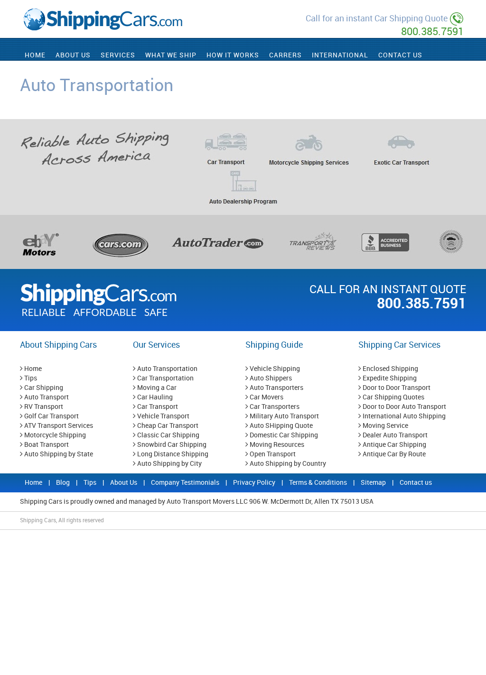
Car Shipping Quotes (392, 397)
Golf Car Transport (51, 416)
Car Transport (157, 407)
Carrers (285, 55)
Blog (63, 483)
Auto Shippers (270, 378)
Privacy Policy (255, 483)
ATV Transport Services (58, 426)
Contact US (400, 55)
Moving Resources (276, 445)
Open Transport (272, 454)
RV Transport (43, 407)
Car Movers (265, 397)
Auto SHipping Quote (280, 426)
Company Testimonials (186, 483)
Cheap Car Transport (167, 426)
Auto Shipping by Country (287, 464)
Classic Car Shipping (167, 435)
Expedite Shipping (389, 378)
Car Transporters (273, 407)
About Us (73, 55)
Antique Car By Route (393, 454)
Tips (30, 378)
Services (118, 55)
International (340, 55)
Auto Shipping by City (169, 464)
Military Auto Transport (283, 416)
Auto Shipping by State (58, 454)
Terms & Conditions (318, 483)
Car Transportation (165, 378)
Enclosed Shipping (389, 369)
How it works (232, 55)
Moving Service (384, 426)
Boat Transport (46, 445)
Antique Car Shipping (393, 445)
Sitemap (374, 483)
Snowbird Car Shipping (171, 445)
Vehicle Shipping (274, 369)
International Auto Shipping (403, 416)
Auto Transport (46, 397)
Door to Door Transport (395, 388)
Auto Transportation (166, 369)
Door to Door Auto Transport (403, 407)
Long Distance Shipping (172, 454)
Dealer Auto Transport (394, 435)
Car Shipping (43, 388)
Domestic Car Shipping (283, 435)
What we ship (170, 55)
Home (35, 55)
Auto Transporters (275, 388)
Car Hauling (154, 397)
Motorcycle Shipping (54, 435)
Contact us (416, 483)
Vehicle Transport (162, 416)
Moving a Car (156, 388)
